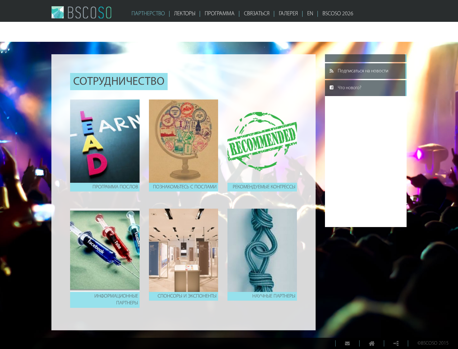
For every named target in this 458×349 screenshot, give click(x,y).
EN (310, 14)
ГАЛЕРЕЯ (288, 14)
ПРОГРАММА (220, 14)
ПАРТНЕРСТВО (148, 14)
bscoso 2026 (337, 14)
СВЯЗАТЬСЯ (257, 14)
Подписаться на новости (363, 71)
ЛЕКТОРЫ (184, 14)
